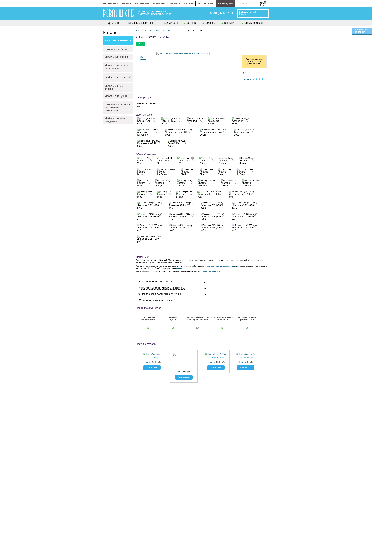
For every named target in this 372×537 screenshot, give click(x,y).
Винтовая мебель (118, 40)
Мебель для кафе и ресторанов (116, 67)
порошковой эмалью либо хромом (220, 266)
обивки (179, 268)
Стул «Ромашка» (152, 357)
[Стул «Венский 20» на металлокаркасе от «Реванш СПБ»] (183, 53)
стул (205, 272)
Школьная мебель (116, 49)
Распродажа (225, 4)
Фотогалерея (205, 4)
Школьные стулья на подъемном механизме (117, 107)
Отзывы (189, 4)
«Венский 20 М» (215, 272)
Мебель (126, 4)
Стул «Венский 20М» (216, 357)
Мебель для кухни (116, 96)
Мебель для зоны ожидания (115, 120)
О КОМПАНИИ (110, 4)
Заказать (174, 4)
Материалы (142, 4)
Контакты (159, 4)
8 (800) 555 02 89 (221, 13)
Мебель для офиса (116, 56)
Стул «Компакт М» (246, 357)
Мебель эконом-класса (114, 87)
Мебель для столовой (118, 77)
